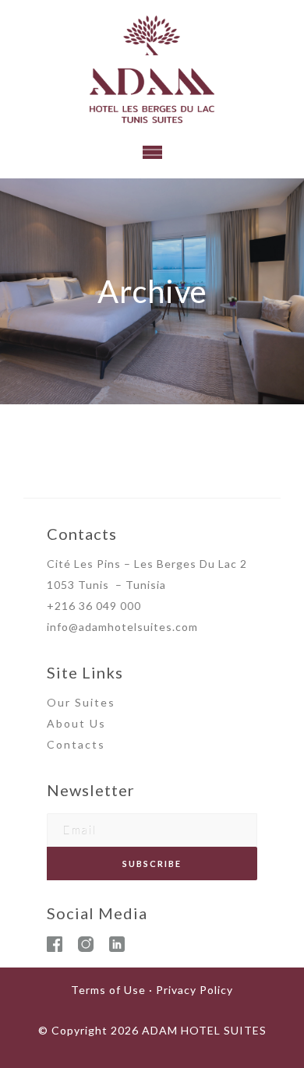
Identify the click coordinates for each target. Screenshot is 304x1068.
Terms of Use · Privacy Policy (152, 989)
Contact (72, 744)
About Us (76, 723)
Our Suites (81, 702)
